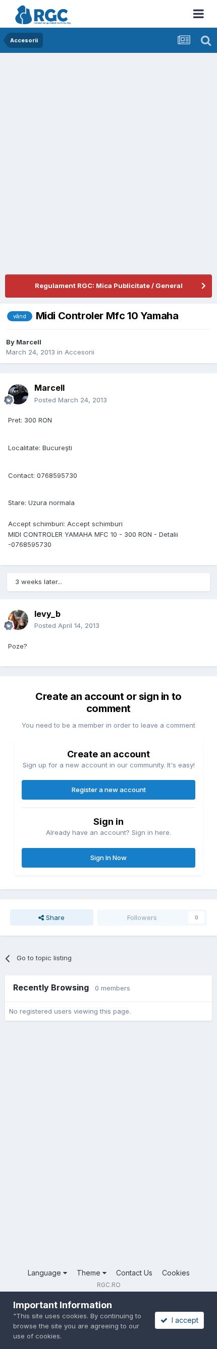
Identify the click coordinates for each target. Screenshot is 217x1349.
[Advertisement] (108, 166)
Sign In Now (108, 858)
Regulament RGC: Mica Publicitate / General (109, 285)
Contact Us (134, 1272)
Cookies (176, 1272)
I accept (183, 1320)
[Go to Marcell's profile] (18, 394)
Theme (89, 1272)
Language (45, 1272)
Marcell (28, 342)
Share (54, 917)
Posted (70, 400)
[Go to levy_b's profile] (18, 620)
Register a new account (109, 790)
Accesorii (79, 352)
